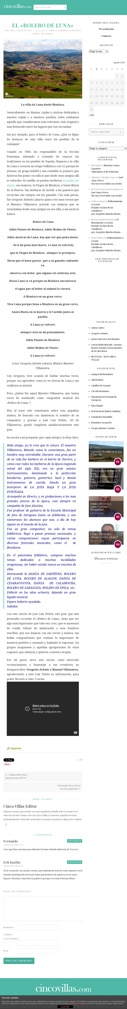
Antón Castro (97, 328)
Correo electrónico (10, 939)
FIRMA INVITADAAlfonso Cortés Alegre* (104, 536)
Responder (74, 841)
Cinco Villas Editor (20, 30)
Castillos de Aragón (101, 385)
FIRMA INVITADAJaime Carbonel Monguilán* (100, 506)
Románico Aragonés (101, 422)
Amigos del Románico (102, 374)
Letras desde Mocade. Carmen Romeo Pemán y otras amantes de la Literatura (106, 347)
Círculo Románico (100, 391)
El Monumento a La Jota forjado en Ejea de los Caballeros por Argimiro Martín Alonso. (107, 207)
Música (53, 30)
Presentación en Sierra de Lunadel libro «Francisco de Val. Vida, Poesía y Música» (105, 476)
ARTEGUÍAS (97, 380)
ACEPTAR (65, 1007)
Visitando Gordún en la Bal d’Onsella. (106, 453)
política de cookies (77, 1003)
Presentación (106, 29)
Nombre (9, 927)
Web (5, 951)
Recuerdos (47, 33)
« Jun (91, 115)
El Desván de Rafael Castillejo (106, 411)
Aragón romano (99, 333)
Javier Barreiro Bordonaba (105, 339)
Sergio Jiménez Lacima (103, 428)
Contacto (106, 36)
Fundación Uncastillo (101, 417)
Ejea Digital (97, 405)
